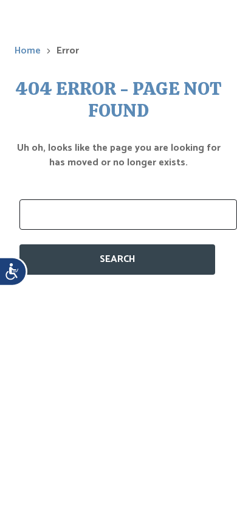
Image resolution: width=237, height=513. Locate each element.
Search (118, 259)
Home (28, 51)
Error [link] (68, 51)
